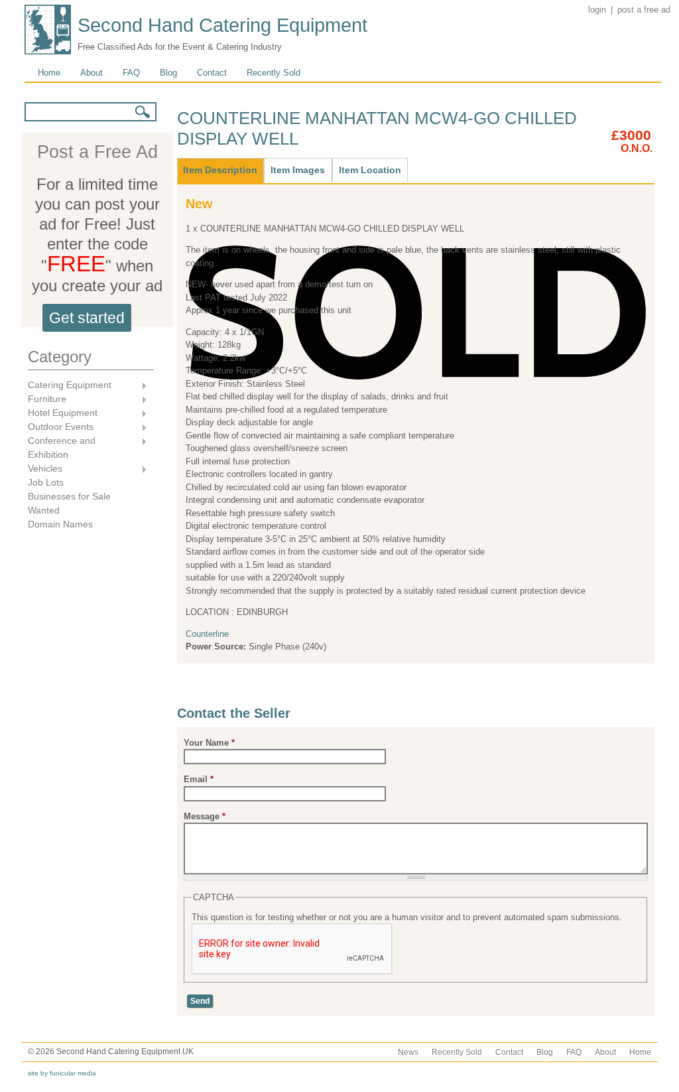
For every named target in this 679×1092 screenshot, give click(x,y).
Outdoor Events (60, 427)
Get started (87, 317)
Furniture (47, 399)
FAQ (131, 73)
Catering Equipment (69, 385)
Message (204, 816)
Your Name (209, 743)
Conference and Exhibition (61, 447)
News (408, 1052)
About (91, 73)
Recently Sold (273, 73)
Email (199, 779)
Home (49, 73)
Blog (168, 73)
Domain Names (60, 524)
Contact (212, 73)
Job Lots (46, 482)
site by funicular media (62, 1073)
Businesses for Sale (69, 496)
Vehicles (45, 469)
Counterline (207, 634)
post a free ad (643, 10)
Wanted (44, 510)
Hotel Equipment (62, 413)
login (597, 10)
